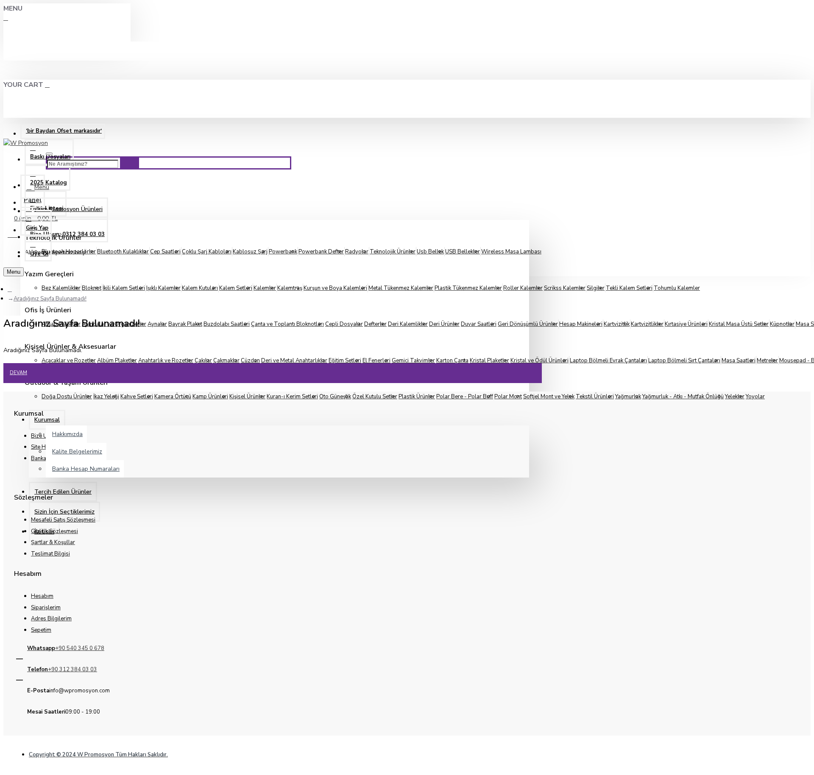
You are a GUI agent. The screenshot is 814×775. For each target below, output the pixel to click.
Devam (18, 372)
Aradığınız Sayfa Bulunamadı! (50, 299)
